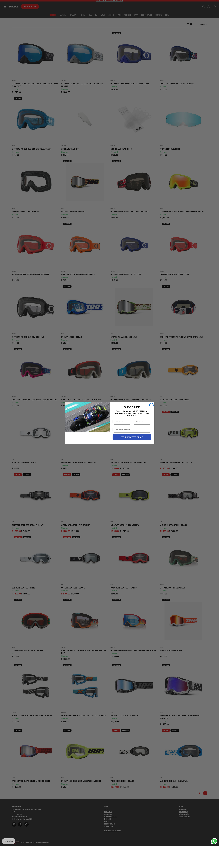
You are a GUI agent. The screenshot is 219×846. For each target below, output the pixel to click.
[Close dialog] (151, 405)
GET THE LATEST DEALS (132, 437)
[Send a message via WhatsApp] (214, 841)
